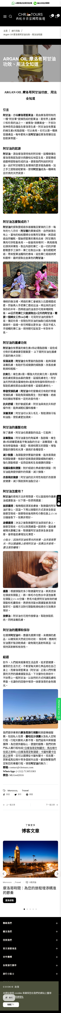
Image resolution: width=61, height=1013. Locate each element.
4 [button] (33, 909)
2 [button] (27, 909)
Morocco (12, 790)
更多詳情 (9, 900)
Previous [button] (3, 873)
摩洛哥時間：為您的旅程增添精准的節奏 (29, 890)
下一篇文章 (50, 805)
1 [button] (24, 909)
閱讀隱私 (19, 996)
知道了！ (11, 1004)
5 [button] (36, 909)
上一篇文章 (10, 805)
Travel (25, 790)
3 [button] (30, 909)
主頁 (5, 30)
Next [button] (57, 873)
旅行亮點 (16, 30)
